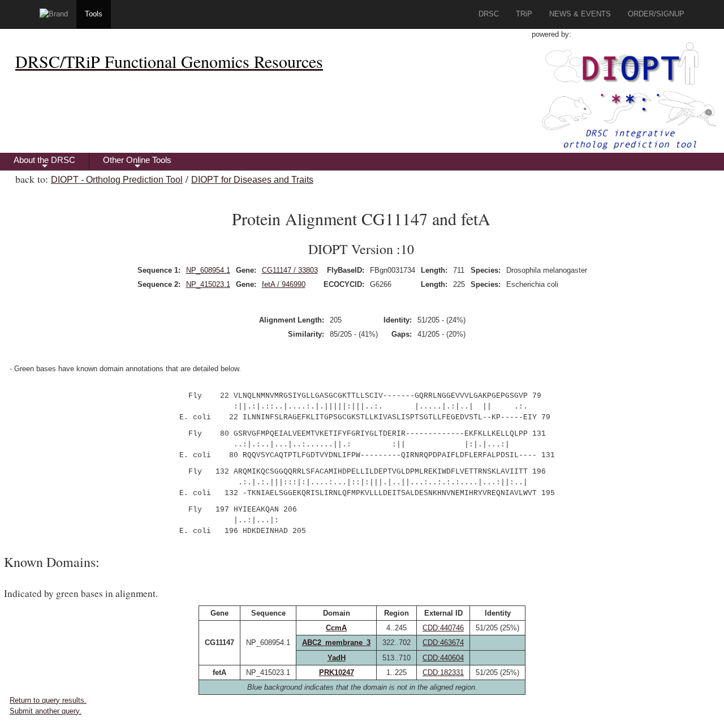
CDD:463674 (443, 642)
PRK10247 (336, 672)
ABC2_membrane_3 (336, 642)
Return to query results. (48, 700)
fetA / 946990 (283, 284)
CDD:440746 (443, 628)
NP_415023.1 (208, 284)
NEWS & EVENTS (580, 14)
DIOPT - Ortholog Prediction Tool (117, 179)
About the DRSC (44, 162)
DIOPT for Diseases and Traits (252, 179)
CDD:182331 (443, 672)
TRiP (524, 14)
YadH (336, 658)
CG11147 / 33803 (290, 270)
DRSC (489, 14)
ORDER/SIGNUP (656, 14)
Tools (93, 14)
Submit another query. (45, 711)
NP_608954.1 (208, 270)
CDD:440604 (443, 658)
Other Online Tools (137, 162)
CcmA (336, 628)
